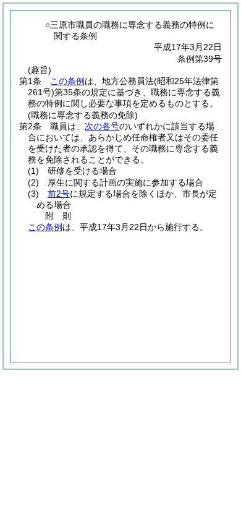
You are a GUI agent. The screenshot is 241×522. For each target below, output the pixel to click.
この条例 (67, 81)
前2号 (59, 194)
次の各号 (102, 126)
